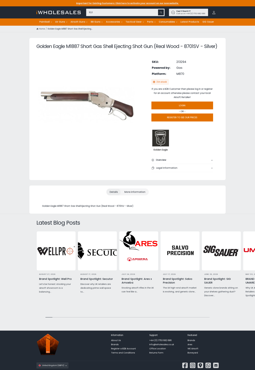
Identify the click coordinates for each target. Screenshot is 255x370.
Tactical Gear (134, 21)
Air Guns (60, 21)
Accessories (113, 21)
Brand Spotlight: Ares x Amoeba (137, 280)
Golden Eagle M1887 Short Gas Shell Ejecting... (70, 28)
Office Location (157, 348)
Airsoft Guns (78, 21)
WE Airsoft (193, 348)
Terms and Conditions (123, 352)
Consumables (167, 21)
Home (42, 28)
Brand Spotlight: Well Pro (55, 279)
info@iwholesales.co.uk (161, 344)
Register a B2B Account (123, 348)
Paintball (44, 21)
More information (134, 192)
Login (182, 105)
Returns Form (156, 352)
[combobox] (125, 12)
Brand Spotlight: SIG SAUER (217, 280)
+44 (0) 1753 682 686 (160, 340)
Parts (150, 21)
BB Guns (95, 21)
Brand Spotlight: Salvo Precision (177, 280)
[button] (46, 22)
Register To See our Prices (182, 117)
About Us (116, 340)
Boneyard (193, 352)
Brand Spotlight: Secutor (96, 279)
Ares (190, 344)
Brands (115, 344)
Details (114, 192)
